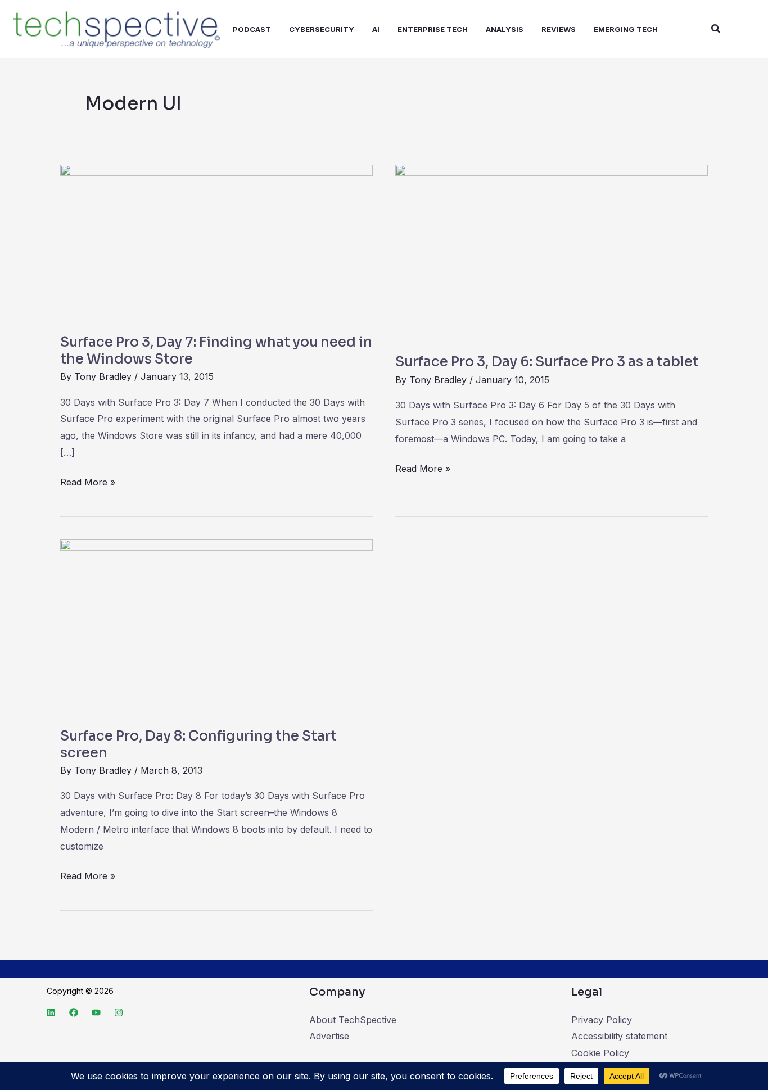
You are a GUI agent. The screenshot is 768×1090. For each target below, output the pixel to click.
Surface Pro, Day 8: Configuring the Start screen (198, 744)
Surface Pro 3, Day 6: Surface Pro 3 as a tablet (547, 361)
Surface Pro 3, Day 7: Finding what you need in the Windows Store (216, 350)
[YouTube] (96, 1012)
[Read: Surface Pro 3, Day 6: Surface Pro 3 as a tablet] (551, 251)
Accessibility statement (619, 1036)
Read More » (87, 481)
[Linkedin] (51, 1012)
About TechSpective (352, 1019)
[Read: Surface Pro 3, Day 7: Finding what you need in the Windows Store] (216, 242)
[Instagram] (118, 1012)
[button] (716, 29)
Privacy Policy (601, 1019)
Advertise (329, 1036)
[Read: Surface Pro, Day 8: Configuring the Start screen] (216, 626)
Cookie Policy (600, 1053)
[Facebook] (73, 1012)
